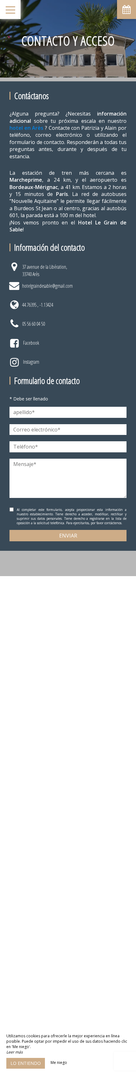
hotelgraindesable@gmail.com (47, 285)
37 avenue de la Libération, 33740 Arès (44, 270)
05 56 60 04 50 (33, 323)
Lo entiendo (25, 1063)
